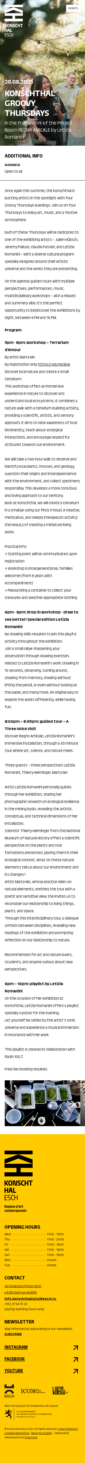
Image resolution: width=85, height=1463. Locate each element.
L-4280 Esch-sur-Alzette (20, 1292)
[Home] (14, 25)
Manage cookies (41, 1433)
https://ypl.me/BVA (54, 365)
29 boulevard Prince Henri (22, 1286)
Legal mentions (68, 1429)
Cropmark (31, 1437)
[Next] (71, 1103)
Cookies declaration (17, 1433)
